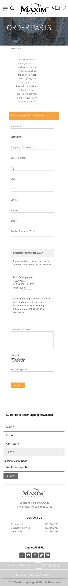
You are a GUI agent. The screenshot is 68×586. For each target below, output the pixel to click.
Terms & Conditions (40, 575)
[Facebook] (22, 554)
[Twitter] (41, 554)
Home (11, 48)
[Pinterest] (47, 554)
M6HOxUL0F (20, 460)
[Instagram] (35, 554)
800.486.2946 (51, 528)
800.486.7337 (51, 531)
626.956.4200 (51, 524)
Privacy (20, 575)
